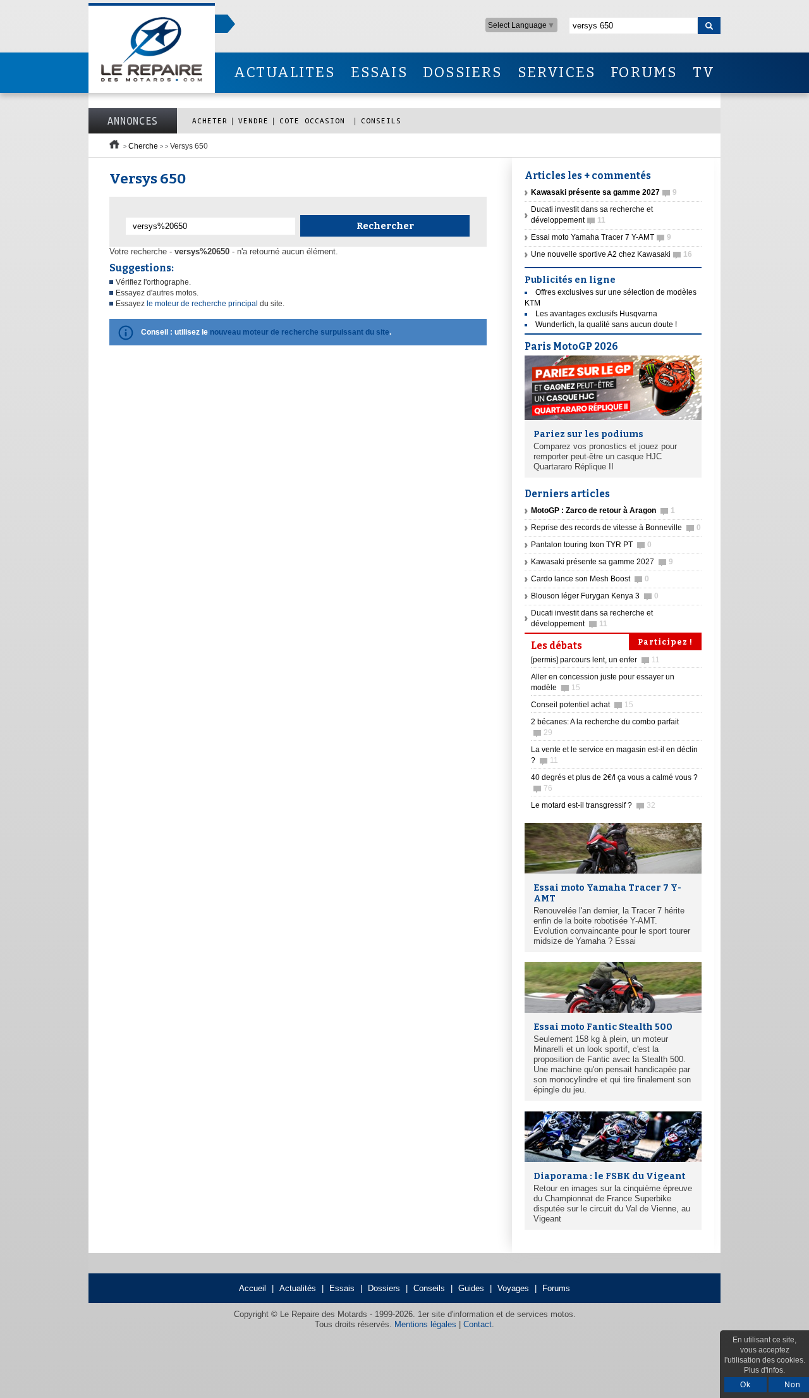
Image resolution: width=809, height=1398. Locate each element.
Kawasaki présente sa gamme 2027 (602, 561)
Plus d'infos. (764, 1370)
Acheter (210, 120)
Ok (745, 1384)
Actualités (297, 1288)
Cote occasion (314, 120)
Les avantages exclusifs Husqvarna (596, 313)
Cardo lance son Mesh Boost (590, 578)
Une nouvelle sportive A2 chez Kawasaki (611, 254)
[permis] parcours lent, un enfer (595, 659)
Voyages (513, 1288)
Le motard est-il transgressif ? (593, 805)
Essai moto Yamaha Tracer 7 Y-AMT (601, 237)
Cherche (143, 146)
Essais (342, 1288)
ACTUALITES (284, 72)
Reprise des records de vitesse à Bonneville (616, 527)
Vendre (253, 120)
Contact (477, 1324)
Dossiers (384, 1288)
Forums (556, 1288)
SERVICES (557, 72)
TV (704, 72)
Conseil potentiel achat (582, 704)
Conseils (381, 120)
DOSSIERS (462, 72)
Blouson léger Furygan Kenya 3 (595, 595)
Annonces (132, 121)
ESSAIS (379, 72)
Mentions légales (425, 1324)
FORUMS (644, 72)
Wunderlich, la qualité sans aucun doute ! (606, 324)
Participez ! (665, 642)
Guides (471, 1288)
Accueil (252, 1288)
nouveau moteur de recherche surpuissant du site (299, 332)
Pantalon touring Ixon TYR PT (591, 544)
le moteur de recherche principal (202, 303)
